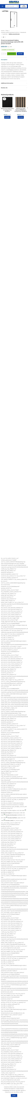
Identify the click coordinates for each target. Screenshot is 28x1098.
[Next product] (5, 37)
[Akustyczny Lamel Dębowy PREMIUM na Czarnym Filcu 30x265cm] (21, 102)
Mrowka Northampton (11, 815)
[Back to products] (3, 37)
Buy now (20, 53)
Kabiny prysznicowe (14, 34)
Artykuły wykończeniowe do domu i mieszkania (13, 32)
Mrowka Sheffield (12, 817)
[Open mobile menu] (2, 6)
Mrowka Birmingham (6, 812)
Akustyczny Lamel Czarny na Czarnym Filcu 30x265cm (7, 110)
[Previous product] (2, 37)
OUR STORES (24, 6)
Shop (7, 30)
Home (2, 30)
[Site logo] (14, 2)
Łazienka (5, 34)
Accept (14, 1095)
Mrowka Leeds (9, 820)
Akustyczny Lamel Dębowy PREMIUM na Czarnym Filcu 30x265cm (21, 110)
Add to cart (11, 53)
